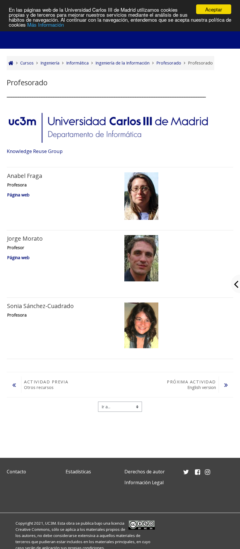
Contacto (16, 471)
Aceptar (213, 9)
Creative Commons (33, 529)
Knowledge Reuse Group (35, 151)
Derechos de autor (144, 471)
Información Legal (144, 482)
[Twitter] (13, 496)
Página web (18, 195)
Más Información (45, 24)
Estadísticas (78, 471)
